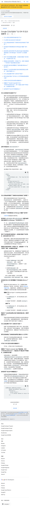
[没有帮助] (14, 25)
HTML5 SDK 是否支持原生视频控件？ (13, 80)
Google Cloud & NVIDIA (6, 435)
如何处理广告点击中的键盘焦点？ (12, 89)
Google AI (3, 492)
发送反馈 (5, 28)
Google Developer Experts (6, 430)
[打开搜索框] (24, 2)
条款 (2, 500)
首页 (2, 20)
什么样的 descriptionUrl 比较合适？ (12, 40)
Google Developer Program (7, 426)
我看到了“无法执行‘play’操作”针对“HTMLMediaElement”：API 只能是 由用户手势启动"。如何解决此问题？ (16, 84)
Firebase (3, 463)
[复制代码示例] (28, 172)
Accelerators (4, 432)
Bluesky (3, 443)
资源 (14, 22)
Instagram (3, 445)
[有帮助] (12, 25)
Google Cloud (4, 469)
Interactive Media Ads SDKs (13, 2)
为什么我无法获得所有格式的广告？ (13, 37)
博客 (2, 441)
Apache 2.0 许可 (17, 413)
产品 (6, 20)
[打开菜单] (2, 1)
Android (3, 458)
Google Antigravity (5, 467)
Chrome (3, 460)
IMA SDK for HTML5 (7, 22)
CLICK (5, 381)
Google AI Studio (4, 465)
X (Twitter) (3, 450)
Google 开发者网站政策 (10, 415)
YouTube (3, 452)
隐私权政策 (6, 500)
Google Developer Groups (6, 428)
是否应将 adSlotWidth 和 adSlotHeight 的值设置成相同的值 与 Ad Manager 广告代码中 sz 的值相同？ (16, 52)
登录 (27, 1)
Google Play (3, 472)
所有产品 (3, 494)
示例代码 (6, 215)
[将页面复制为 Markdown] (12, 34)
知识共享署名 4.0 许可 (22, 412)
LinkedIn (3, 448)
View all (2, 474)
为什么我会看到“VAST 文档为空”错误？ (13, 73)
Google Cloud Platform (6, 490)
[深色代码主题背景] (25, 172)
